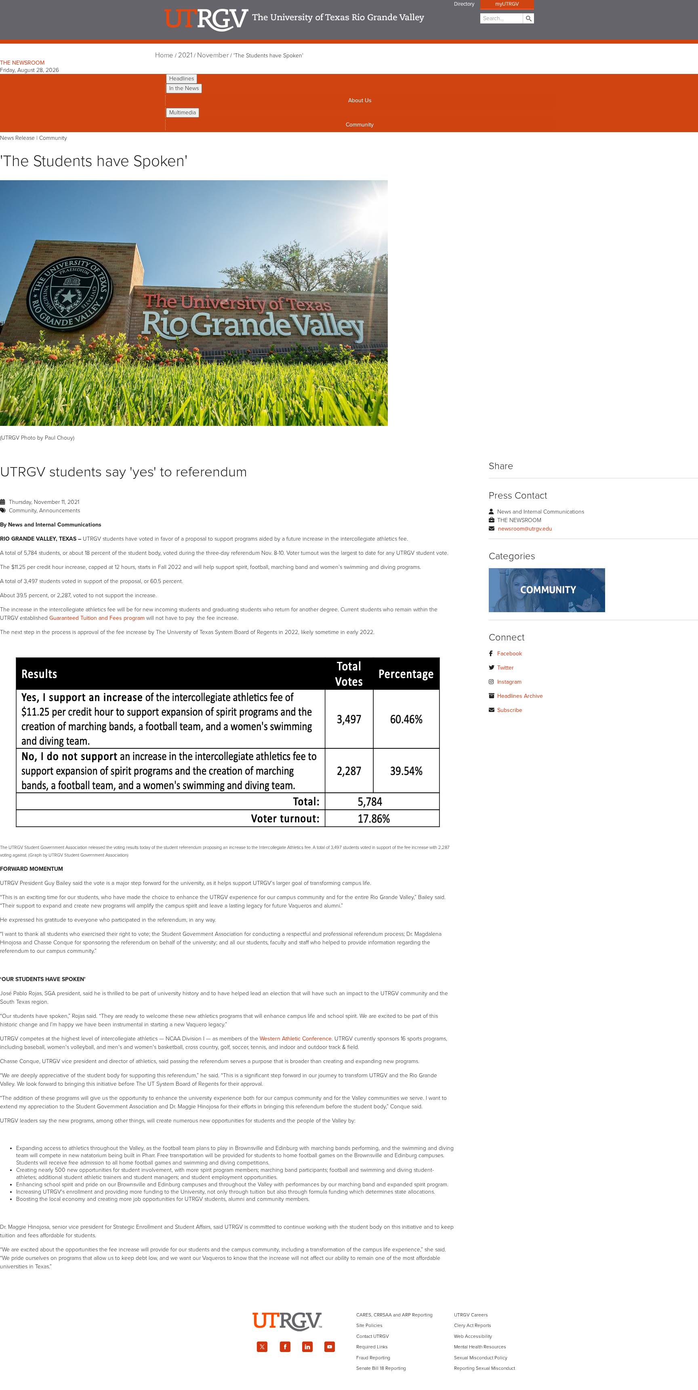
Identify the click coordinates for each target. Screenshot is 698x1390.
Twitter (505, 667)
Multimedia (182, 112)
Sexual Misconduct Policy (480, 1358)
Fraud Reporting (373, 1358)
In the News (184, 88)
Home (164, 55)
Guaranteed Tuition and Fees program (97, 618)
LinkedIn (307, 1346)
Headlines (181, 78)
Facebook (509, 653)
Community (360, 124)
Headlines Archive (520, 696)
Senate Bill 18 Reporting (381, 1368)
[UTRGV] (349, 1338)
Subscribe (509, 710)
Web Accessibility (473, 1336)
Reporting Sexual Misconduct (484, 1368)
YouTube (330, 1346)
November (213, 55)
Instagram (509, 681)
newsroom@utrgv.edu (525, 528)
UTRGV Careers (471, 1315)
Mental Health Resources (480, 1347)
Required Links (372, 1347)
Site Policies (369, 1325)
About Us (360, 100)
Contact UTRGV (372, 1336)
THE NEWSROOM (22, 62)
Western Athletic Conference (296, 1038)
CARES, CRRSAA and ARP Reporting (394, 1315)
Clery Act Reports (472, 1325)
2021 (185, 55)
